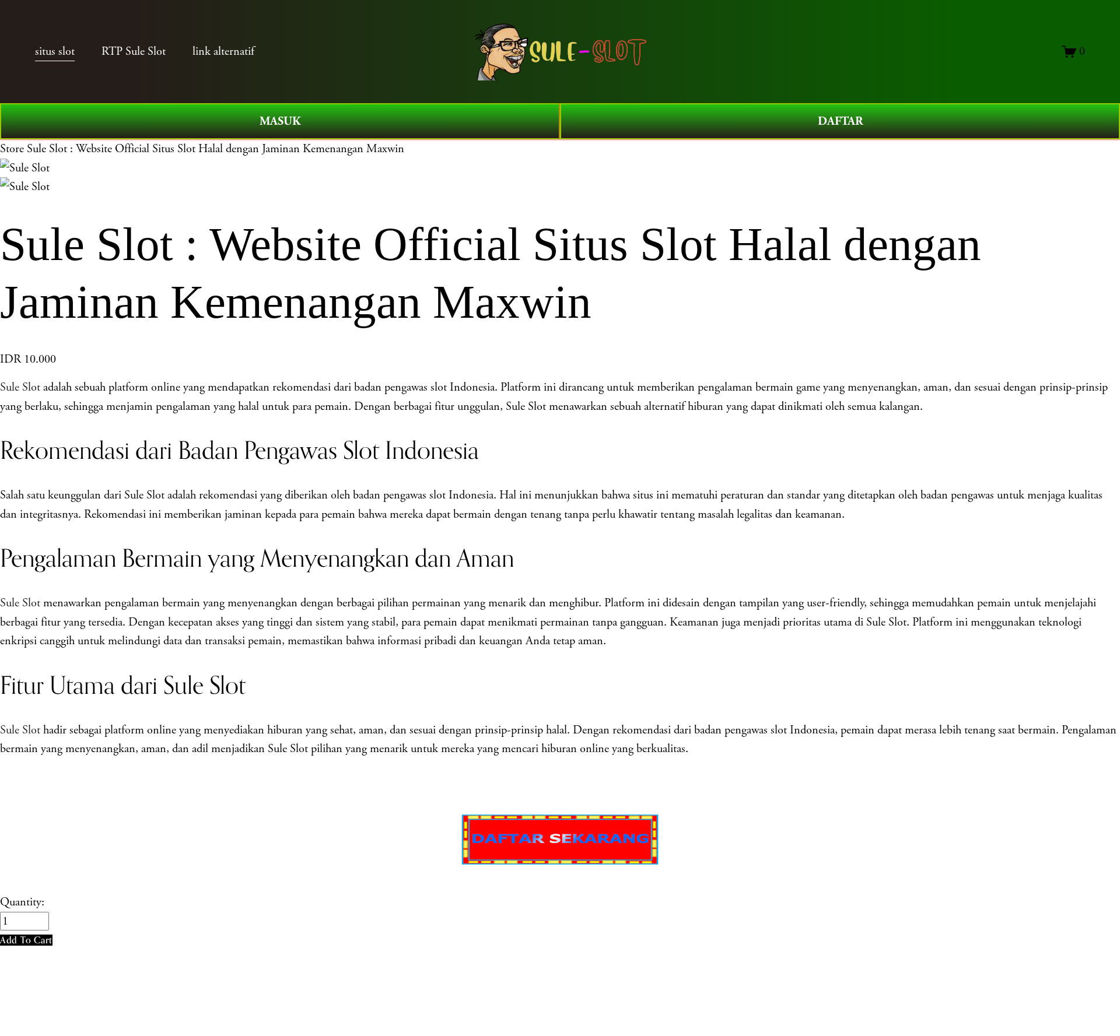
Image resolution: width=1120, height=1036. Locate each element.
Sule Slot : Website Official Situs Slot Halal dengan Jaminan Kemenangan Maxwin (215, 148)
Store (12, 148)
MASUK (280, 121)
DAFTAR (840, 121)
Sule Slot (20, 387)
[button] (26, 940)
